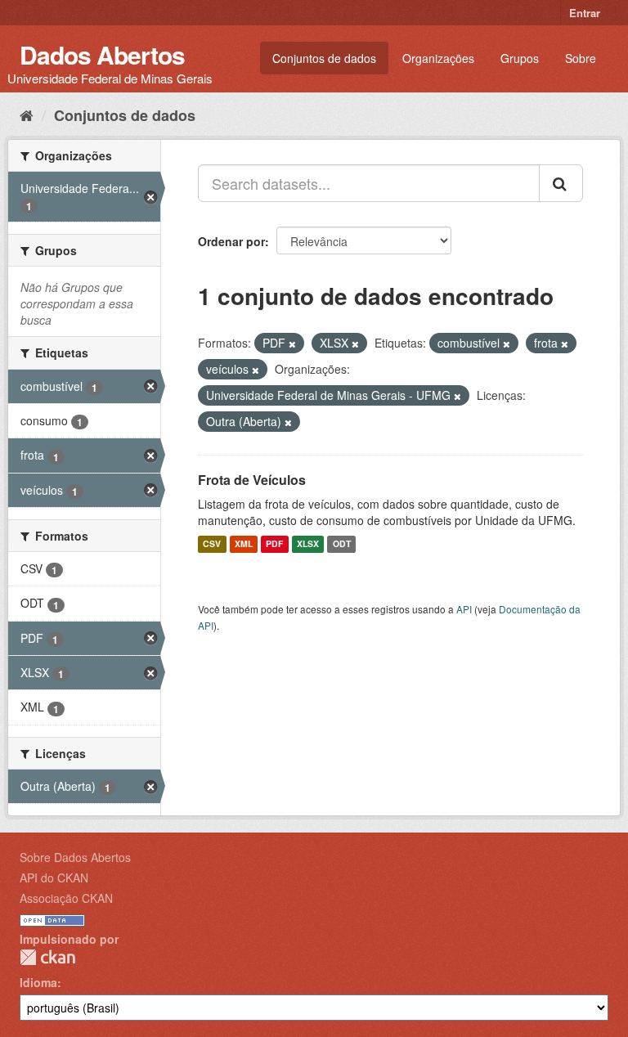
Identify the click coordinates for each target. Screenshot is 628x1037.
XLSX (308, 544)
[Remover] (292, 343)
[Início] (27, 114)
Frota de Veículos (252, 479)
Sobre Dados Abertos (75, 857)
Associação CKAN (66, 898)
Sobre (580, 58)
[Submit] (561, 183)
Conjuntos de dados (324, 58)
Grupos (519, 58)
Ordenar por (231, 241)
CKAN (47, 957)
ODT (342, 544)
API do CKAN (54, 877)
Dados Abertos (102, 54)
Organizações (438, 58)
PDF (274, 544)
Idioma (38, 982)
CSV (212, 544)
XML (244, 544)
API (464, 609)
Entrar (584, 12)
